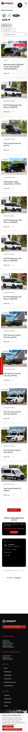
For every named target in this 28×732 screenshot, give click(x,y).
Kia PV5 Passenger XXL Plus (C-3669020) (13, 259)
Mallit (5, 25)
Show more (13, 510)
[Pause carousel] (14, 572)
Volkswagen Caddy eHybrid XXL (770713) (12, 183)
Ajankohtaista (7, 698)
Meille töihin (7, 702)
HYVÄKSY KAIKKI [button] (8, 726)
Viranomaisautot (8, 685)
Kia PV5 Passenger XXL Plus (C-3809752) (13, 298)
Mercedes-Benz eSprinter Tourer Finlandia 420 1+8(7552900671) (14, 66)
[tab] (4, 570)
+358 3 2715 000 (7, 645)
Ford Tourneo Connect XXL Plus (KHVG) (12, 374)
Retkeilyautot (7, 671)
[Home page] (8, 622)
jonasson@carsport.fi (8, 646)
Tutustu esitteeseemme (12, 627)
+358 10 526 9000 (7, 659)
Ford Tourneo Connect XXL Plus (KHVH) (12, 413)
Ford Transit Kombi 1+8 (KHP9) (12, 489)
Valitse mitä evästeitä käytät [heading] (11, 715)
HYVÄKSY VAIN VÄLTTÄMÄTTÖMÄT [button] (12, 729)
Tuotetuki (6, 695)
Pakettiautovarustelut (10, 682)
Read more (7, 73)
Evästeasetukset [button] (11, 724)
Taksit (5, 668)
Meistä (6, 705)
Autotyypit (7, 30)
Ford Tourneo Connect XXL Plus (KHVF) (12, 336)
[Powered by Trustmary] (14, 578)
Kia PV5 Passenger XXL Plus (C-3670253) (13, 106)
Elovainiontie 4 (6, 642)
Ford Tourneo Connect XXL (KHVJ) (12, 451)
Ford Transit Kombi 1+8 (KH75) (12, 144)
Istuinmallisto (7, 678)
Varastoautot (7, 675)
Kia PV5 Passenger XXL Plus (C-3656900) (13, 221)
